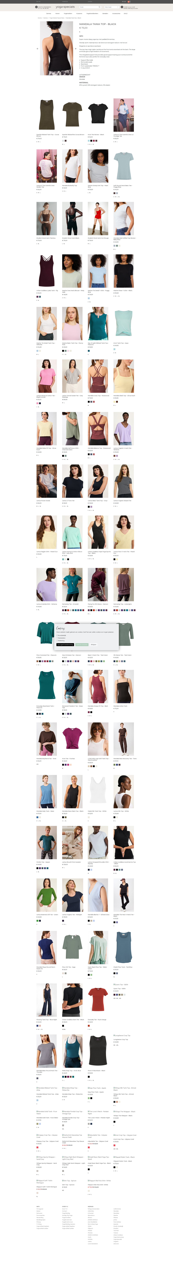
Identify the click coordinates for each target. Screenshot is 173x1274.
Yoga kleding (66, 1213)
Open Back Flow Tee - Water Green (97, 967)
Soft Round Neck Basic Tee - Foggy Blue (123, 186)
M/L (117, 998)
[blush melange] (117, 1102)
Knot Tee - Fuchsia (68, 758)
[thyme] (37, 1124)
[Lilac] (117, 456)
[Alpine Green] (73, 1077)
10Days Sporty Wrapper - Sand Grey (46, 1164)
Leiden (90, 1)
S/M (37, 764)
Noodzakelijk (62, 635)
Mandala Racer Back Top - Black (72, 811)
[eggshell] (119, 1102)
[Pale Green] (117, 246)
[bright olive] (99, 661)
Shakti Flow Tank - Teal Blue (123, 967)
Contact (64, 1211)
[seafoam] (63, 559)
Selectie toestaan (81, 644)
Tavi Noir (116, 1230)
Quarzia (116, 1224)
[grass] (37, 921)
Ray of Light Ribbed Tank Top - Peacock (98, 343)
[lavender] (42, 661)
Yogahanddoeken (92, 13)
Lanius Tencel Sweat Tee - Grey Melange (72, 396)
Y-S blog (38, 1224)
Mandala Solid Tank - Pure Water (47, 1118)
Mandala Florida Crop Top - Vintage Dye (71, 1118)
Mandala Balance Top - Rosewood (99, 448)
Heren (57, 13)
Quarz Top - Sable (120, 988)
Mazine (116, 1215)
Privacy (38, 1222)
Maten (38, 1211)
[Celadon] (71, 610)
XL (93, 144)
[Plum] (37, 297)
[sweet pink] (68, 351)
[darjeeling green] (117, 661)
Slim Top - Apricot (68, 1185)
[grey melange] (63, 1125)
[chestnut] (117, 402)
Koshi (89, 1237)
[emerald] (73, 610)
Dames (48, 13)
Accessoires (116, 13)
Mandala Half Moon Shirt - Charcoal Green (70, 449)
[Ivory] (119, 246)
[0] (129, 3)
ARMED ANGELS (93, 1219)
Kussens (79, 13)
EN (37, 1)
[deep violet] (117, 922)
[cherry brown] (114, 456)
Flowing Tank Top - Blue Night (46, 1019)
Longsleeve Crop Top (121, 1039)
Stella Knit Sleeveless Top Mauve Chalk (73, 1142)
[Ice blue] (117, 193)
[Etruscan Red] (94, 402)
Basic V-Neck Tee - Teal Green (98, 655)
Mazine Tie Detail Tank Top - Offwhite (45, 343)
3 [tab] (59, 73)
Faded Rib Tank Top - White (97, 811)
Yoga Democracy (119, 1237)
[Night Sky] (89, 661)
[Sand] (89, 766)
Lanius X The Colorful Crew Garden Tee (45, 186)
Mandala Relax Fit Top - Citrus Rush (46, 449)
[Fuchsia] (68, 765)
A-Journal (90, 1213)
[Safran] (68, 610)
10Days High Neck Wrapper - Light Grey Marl (73, 1164)
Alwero (90, 1217)
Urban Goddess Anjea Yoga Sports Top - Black (99, 552)
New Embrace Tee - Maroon (71, 655)
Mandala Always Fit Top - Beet (98, 706)
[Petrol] (63, 1077)
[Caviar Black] (114, 1102)
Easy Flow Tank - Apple (96, 1092)
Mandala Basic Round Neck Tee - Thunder (47, 1071)
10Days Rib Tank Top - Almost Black (124, 1094)
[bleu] (122, 661)
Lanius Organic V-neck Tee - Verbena (123, 449)
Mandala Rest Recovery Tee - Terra (125, 758)
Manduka (116, 1213)
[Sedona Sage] (52, 661)
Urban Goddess (118, 1235)
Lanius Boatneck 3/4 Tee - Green (47, 914)
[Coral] (37, 1147)
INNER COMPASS (93, 1235)
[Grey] (91, 402)
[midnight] (117, 765)
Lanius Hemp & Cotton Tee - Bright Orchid (46, 396)
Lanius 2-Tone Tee (68, 500)
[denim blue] (91, 454)
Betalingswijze (40, 1219)
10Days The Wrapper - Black (123, 1115)
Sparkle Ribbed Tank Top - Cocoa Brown (47, 135)
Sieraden (105, 13)
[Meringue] (71, 765)
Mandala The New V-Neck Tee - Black (124, 915)
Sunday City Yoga (67, 1215)
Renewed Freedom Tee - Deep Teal (72, 706)
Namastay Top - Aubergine (123, 604)
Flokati (90, 1230)
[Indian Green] (76, 610)
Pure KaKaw (117, 1222)
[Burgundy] (68, 1077)
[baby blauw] (89, 141)
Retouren (39, 1213)
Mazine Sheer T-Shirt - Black (123, 290)
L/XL (120, 998)
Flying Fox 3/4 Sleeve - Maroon (98, 604)
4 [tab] (61, 73)
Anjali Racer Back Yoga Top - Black (99, 1163)
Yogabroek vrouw (67, 1222)
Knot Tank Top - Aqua (121, 343)
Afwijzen (93, 644)
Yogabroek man (67, 1219)
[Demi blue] (37, 817)
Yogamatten (68, 13)
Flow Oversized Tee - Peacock (46, 655)
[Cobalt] (78, 610)
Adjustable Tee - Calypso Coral (98, 1141)
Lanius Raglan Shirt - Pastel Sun (47, 551)
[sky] (89, 298)
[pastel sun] (114, 402)
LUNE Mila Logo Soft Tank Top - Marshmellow (98, 759)
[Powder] (63, 973)
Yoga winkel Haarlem (42, 1226)
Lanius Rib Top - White (121, 811)
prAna (115, 1219)
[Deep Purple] (114, 995)
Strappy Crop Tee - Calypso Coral (47, 1141)
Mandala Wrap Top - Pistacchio (72, 1094)
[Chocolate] (65, 141)
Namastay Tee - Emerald (70, 604)
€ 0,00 (124, 1)
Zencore (116, 1243)
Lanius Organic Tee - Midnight (72, 914)
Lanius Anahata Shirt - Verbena (46, 604)
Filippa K (90, 1228)
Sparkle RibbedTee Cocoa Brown (73, 134)
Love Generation (93, 1243)
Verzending (39, 1217)
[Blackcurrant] (106, 610)
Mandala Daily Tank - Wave (45, 811)
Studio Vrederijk (118, 1226)
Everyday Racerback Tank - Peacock (45, 706)
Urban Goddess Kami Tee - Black (73, 1019)
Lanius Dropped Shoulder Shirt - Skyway (98, 862)
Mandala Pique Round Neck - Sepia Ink (46, 967)
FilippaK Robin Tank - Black (123, 1161)
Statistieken (61, 638)
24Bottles (91, 1211)
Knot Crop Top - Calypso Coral (124, 1139)
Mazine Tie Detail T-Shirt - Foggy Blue (98, 291)
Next (75, 48)
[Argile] (40, 297)
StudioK (116, 1228)
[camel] (37, 661)
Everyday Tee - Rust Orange (97, 1019)
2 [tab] (56, 73)
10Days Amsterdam (93, 1209)
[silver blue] (91, 870)
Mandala (116, 1211)
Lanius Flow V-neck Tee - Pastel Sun (124, 552)
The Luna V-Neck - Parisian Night (99, 1118)
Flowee (90, 1233)
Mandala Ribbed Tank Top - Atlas (47, 1094)
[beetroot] (89, 712)
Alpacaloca (91, 1215)
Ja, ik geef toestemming (65, 644)
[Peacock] (89, 351)
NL (40, 1)
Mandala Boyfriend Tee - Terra (46, 758)
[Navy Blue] (40, 403)
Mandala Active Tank (120, 706)
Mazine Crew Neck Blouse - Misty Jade (73, 291)
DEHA (89, 1226)
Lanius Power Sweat (43, 500)
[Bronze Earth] (91, 921)
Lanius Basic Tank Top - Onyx (97, 500)
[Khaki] (122, 995)
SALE (125, 13)
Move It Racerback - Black (96, 1070)
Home (40, 18)
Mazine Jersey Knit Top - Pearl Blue (98, 186)
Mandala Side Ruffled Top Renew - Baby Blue (125, 238)
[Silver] (63, 141)
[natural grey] (37, 1171)
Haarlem (65, 1)
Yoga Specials (118, 1239)
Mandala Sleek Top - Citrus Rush (124, 395)
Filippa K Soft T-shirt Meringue (46, 1187)
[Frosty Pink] (129, 610)
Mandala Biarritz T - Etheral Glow (98, 914)
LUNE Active (117, 1209)
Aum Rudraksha (92, 1222)
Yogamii (116, 1241)
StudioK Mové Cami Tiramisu (46, 238)
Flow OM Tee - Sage (68, 967)
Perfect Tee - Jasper (43, 862)
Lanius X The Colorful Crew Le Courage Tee (123, 135)
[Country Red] (83, 610)
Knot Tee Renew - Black (96, 134)
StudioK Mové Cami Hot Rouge (98, 238)
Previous (37, 48)
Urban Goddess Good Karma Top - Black (125, 862)
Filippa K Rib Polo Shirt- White (98, 1185)
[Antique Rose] (73, 661)
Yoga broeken (66, 1217)
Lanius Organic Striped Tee (122, 500)
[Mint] (104, 661)
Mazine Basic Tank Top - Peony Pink (72, 343)
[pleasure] (99, 610)
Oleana (116, 1217)
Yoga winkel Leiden (42, 1228)
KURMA (90, 1239)
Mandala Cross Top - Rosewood (98, 395)
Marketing (61, 640)
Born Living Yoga (93, 1224)
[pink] (37, 403)
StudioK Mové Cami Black (70, 238)
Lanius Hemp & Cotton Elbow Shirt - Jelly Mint (72, 552)
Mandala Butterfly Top (69, 185)
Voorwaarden (40, 1215)
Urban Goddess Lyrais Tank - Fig (47, 290)
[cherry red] (94, 141)
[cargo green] (96, 661)
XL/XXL (64, 1029)
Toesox (116, 1233)
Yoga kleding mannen (68, 1224)
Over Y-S (64, 1209)
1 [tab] (53, 73)
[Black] (91, 141)
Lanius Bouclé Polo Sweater (71, 862)
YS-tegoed (39, 1209)
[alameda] (119, 870)
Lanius (90, 1241)
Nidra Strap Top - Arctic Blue (71, 1070)
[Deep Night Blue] (63, 921)
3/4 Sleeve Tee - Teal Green (122, 655)
